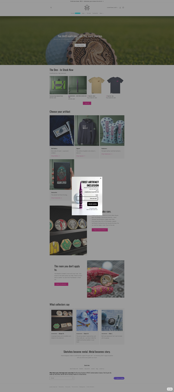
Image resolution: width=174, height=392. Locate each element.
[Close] (100, 178)
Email (97, 195)
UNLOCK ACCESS (92, 204)
